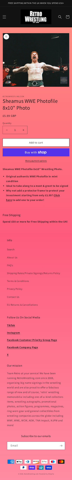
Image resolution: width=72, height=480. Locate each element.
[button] (4, 17)
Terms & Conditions (18, 281)
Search (11, 249)
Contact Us (13, 296)
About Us (12, 257)
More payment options (36, 160)
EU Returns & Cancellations (22, 304)
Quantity (7, 123)
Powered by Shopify (46, 474)
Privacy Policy (14, 288)
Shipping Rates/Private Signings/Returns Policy (33, 273)
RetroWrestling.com (31, 474)
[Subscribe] (61, 446)
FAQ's (10, 265)
